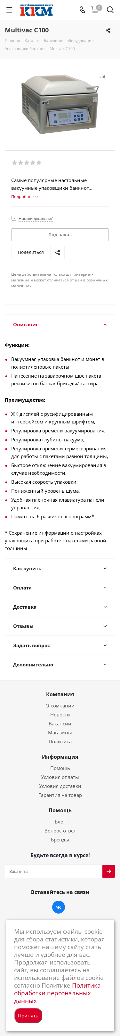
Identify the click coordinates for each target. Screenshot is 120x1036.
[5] (39, 162)
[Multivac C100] (60, 104)
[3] (27, 162)
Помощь (60, 768)
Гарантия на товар (60, 795)
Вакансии (60, 723)
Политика (60, 741)
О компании (60, 705)
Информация (60, 756)
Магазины (60, 732)
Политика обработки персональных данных (57, 993)
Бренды (60, 839)
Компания (60, 694)
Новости (60, 714)
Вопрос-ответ (60, 830)
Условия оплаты (60, 777)
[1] (15, 162)
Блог (60, 821)
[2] (21, 162)
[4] (33, 162)
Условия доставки (60, 786)
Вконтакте (58, 907)
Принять (28, 1015)
